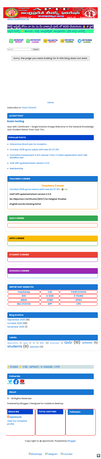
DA (34, 343)
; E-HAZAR (40, 367)
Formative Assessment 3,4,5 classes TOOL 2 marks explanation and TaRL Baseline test (48, 156)
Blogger (71, 440)
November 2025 (15, 326)
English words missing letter (25, 204)
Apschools (16, 417)
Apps (25, 343)
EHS (23, 19)
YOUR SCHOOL (78, 291)
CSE (27, 19)
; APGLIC (27, 367)
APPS (9, 19)
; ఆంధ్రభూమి (53, 31)
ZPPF (19, 19)
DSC (42, 343)
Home (50, 102)
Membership (16, 168)
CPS (14, 19)
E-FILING (78, 295)
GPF (50, 303)
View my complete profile (17, 422)
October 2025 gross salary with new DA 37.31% (34, 149)
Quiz (68, 342)
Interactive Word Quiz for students (28, 144)
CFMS (50, 299)
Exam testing (15, 121)
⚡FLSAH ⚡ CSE (11, 367)
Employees (54, 343)
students (14, 346)
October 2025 (14, 323)
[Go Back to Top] (98, 456)
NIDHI (24, 299)
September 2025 (16, 319)
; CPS (50, 367)
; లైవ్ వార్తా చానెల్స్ (69, 31)
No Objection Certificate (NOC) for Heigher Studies (38, 199)
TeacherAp (24, 291)
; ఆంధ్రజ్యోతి (39, 31)
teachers (34, 346)
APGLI (78, 299)
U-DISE (50, 295)
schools (87, 342)
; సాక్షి (30, 31)
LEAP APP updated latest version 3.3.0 (29, 163)
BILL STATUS (24, 303)
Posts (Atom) (29, 107)
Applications (12, 343)
